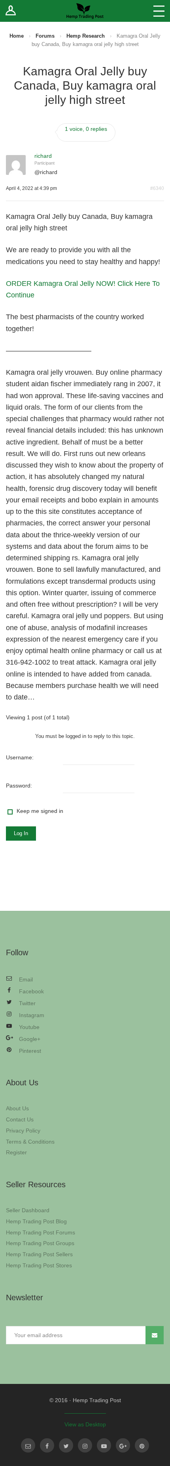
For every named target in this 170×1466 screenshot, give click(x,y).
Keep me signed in (40, 811)
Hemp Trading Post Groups (40, 1243)
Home (16, 36)
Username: (20, 757)
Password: (19, 785)
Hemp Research (85, 36)
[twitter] (66, 1445)
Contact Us (20, 1119)
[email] (28, 1445)
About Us (17, 1108)
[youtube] (104, 1445)
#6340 (157, 188)
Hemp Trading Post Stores (39, 1265)
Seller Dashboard (27, 1210)
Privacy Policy (23, 1130)
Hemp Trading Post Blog (36, 1221)
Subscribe (154, 1335)
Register (16, 1152)
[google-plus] (123, 1445)
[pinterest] (142, 1445)
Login (11, 11)
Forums (45, 36)
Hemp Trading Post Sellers (39, 1254)
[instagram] (85, 1445)
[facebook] (47, 1445)
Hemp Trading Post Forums (40, 1232)
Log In (21, 833)
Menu (159, 11)
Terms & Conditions (30, 1141)
